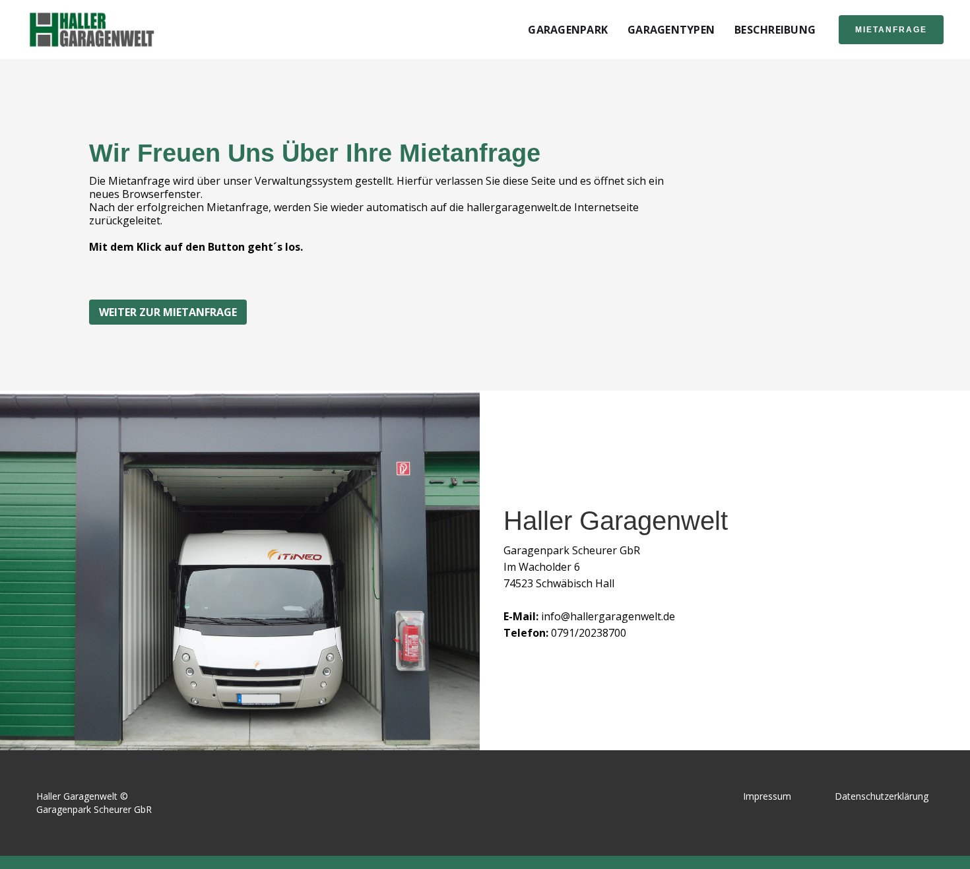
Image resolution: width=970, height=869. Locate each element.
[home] (92, 30)
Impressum (767, 796)
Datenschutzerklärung (881, 796)
